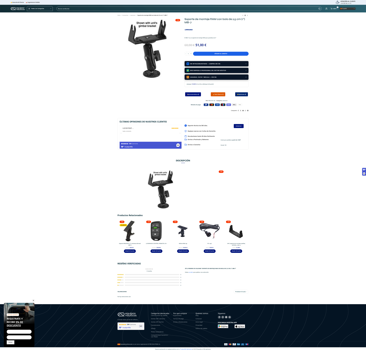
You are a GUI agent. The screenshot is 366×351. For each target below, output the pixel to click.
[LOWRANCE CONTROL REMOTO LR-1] (156, 231)
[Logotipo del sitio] (18, 8)
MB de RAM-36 (183, 243)
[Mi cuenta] (326, 9)
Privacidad (199, 325)
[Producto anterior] (243, 15)
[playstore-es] (223, 326)
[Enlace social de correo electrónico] (243, 110)
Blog (197, 315)
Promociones (177, 315)
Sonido (153, 328)
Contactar (239, 126)
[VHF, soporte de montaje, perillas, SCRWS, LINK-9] (236, 231)
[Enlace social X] (240, 110)
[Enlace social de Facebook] (238, 110)
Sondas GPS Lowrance (158, 319)
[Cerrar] (33, 300)
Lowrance (132, 15)
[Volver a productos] (245, 15)
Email (8, 334)
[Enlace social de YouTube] (226, 317)
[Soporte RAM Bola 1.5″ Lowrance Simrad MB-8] (130, 231)
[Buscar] (319, 8)
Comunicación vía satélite (159, 315)
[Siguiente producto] (247, 15)
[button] (130, 251)
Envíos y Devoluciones (180, 322)
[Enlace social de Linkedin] (229, 317)
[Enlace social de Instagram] (222, 317)
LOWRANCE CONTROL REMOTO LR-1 (156, 243)
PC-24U (209, 243)
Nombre (8, 328)
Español (344, 8)
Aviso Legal (199, 322)
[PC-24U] (210, 231)
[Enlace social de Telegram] (248, 110)
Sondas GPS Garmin (157, 322)
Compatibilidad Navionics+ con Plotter (159, 336)
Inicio (119, 15)
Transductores (155, 325)
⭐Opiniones (241, 94)
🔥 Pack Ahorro (217, 94)
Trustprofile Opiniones (186, 349)
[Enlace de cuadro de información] (345, 2)
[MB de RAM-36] (183, 231)
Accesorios (125, 15)
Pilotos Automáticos (157, 332)
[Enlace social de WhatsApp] (245, 110)
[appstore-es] (240, 326)
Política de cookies (201, 328)
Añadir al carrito (220, 53)
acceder (191, 272)
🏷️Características (192, 94)
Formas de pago (178, 319)
